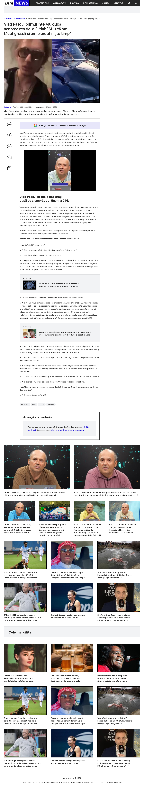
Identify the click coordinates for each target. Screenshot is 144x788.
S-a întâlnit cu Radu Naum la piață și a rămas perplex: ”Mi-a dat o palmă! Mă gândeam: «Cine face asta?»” (118, 602)
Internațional (90, 3)
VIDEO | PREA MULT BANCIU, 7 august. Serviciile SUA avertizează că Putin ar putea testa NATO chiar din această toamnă (37, 471)
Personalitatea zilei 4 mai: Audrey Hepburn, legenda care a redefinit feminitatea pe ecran (25, 663)
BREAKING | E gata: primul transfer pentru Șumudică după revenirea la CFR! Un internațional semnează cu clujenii (25, 602)
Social (105, 3)
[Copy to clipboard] (9, 168)
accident (50, 404)
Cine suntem (88, 782)
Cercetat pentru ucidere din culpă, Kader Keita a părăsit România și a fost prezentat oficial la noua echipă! (72, 560)
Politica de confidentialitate (48, 782)
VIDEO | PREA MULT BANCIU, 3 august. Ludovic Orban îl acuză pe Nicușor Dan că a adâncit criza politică (124, 519)
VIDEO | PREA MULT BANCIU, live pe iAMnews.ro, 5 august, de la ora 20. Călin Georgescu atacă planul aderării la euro (19, 519)
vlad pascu (25, 404)
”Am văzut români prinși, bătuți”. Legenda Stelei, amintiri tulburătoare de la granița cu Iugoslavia (118, 560)
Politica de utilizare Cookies (71, 782)
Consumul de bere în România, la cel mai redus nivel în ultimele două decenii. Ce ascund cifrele (72, 663)
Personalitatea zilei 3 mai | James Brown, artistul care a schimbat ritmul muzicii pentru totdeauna (118, 663)
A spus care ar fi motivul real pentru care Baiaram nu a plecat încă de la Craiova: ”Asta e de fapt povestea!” (25, 560)
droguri (41, 404)
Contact (100, 782)
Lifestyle (118, 3)
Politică (74, 3)
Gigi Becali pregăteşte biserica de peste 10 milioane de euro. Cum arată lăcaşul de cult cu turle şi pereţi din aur (59, 333)
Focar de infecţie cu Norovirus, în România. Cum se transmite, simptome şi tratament (59, 285)
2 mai (34, 404)
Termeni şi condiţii (28, 782)
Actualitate (59, 3)
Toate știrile (42, 3)
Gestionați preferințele (114, 782)
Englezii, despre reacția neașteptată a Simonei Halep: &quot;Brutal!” (72, 602)
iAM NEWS (8, 19)
